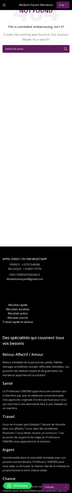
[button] (17, 485)
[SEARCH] (65, 49)
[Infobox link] (25, 272)
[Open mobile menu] (4, 5)
